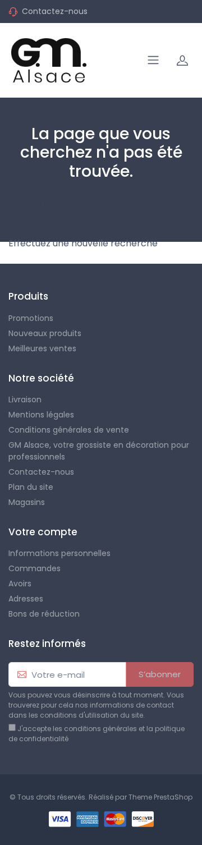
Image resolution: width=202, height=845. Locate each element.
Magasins (26, 502)
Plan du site (30, 487)
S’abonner (160, 674)
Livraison (25, 399)
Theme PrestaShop (160, 797)
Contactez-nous (55, 11)
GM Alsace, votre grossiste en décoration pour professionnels (98, 450)
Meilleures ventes (42, 348)
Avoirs (19, 583)
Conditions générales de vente (68, 429)
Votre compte (42, 532)
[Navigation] (153, 60)
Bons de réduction (44, 613)
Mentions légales (41, 414)
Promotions (30, 318)
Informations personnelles (59, 553)
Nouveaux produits (44, 333)
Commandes (34, 568)
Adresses (25, 598)
